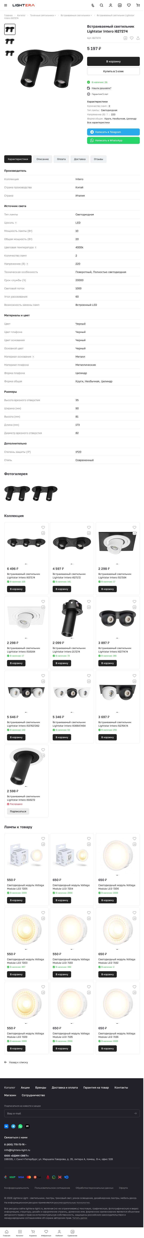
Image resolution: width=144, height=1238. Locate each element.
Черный (81, 323)
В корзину (113, 61)
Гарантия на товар (96, 1087)
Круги (107, 118)
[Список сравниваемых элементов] (120, 5)
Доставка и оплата (65, 1087)
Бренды (40, 1087)
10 (77, 230)
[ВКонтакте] (6, 1126)
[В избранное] (131, 38)
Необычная (118, 118)
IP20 (78, 451)
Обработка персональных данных (94, 1187)
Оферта (123, 1187)
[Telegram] (13, 1126)
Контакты (121, 1087)
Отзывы (98, 159)
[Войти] (110, 5)
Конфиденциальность (16, 1187)
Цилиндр (131, 118)
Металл (80, 356)
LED (78, 222)
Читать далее (79, 1217)
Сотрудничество (33, 1095)
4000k (79, 247)
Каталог (9, 1087)
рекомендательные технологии (72, 1202)
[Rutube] (27, 1126)
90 (77, 408)
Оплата (61, 159)
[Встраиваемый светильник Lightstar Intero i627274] (50, 68)
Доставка (80, 159)
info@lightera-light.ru (17, 1149)
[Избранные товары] (129, 5)
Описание (43, 159)
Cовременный (85, 460)
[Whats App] (20, 1126)
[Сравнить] (125, 38)
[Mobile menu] (6, 5)
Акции (25, 1087)
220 (113, 114)
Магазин (10, 1095)
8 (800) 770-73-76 (14, 1144)
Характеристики (18, 159)
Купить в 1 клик (113, 71)
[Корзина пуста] (138, 5)
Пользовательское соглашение (52, 1187)
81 (77, 416)
